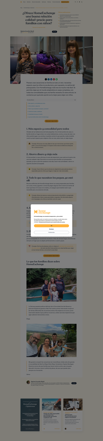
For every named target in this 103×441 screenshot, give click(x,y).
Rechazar (51, 229)
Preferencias (51, 232)
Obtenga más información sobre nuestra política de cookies (52, 222)
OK (51, 225)
